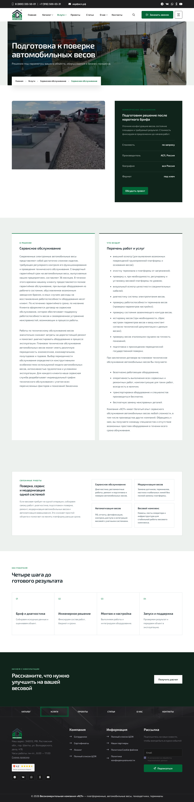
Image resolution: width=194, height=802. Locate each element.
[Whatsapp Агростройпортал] (172, 4)
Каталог (26, 711)
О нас (140, 711)
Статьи (111, 711)
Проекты (83, 711)
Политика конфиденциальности (123, 758)
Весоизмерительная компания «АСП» (62, 796)
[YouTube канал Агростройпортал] (180, 4)
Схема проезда (20, 757)
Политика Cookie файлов (124, 749)
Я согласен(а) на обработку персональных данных (160, 759)
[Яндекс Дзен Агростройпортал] (176, 4)
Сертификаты (81, 743)
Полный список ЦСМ (85, 756)
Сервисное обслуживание (53, 81)
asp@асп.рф (79, 3)
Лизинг (78, 749)
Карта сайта (97, 800)
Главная (19, 81)
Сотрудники (80, 736)
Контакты (168, 711)
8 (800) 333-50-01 (25, 3)
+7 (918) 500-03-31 (50, 3)
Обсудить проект (135, 190)
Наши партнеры (119, 743)
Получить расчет (168, 679)
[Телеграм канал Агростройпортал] (162, 4)
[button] (19, 136)
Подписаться (164, 768)
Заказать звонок (159, 14)
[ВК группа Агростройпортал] (167, 4)
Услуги (31, 81)
